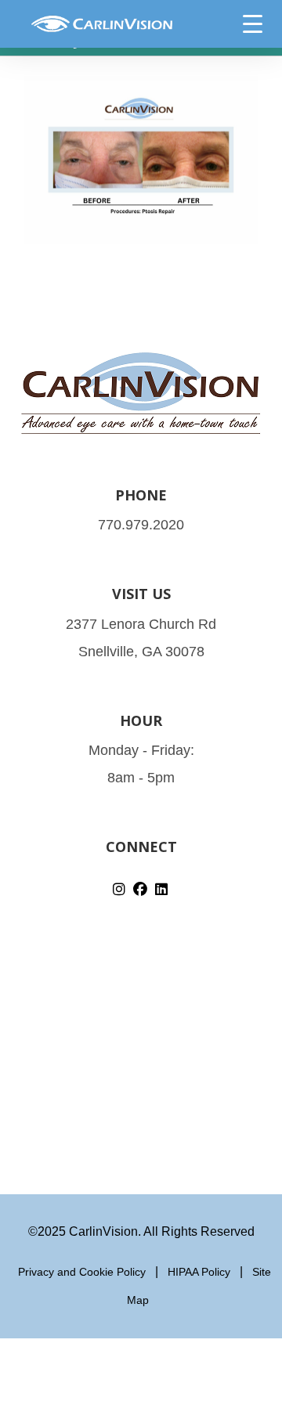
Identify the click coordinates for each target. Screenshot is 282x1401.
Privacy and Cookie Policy (82, 1272)
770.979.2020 (141, 525)
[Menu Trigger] (252, 23)
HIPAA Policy (199, 1272)
